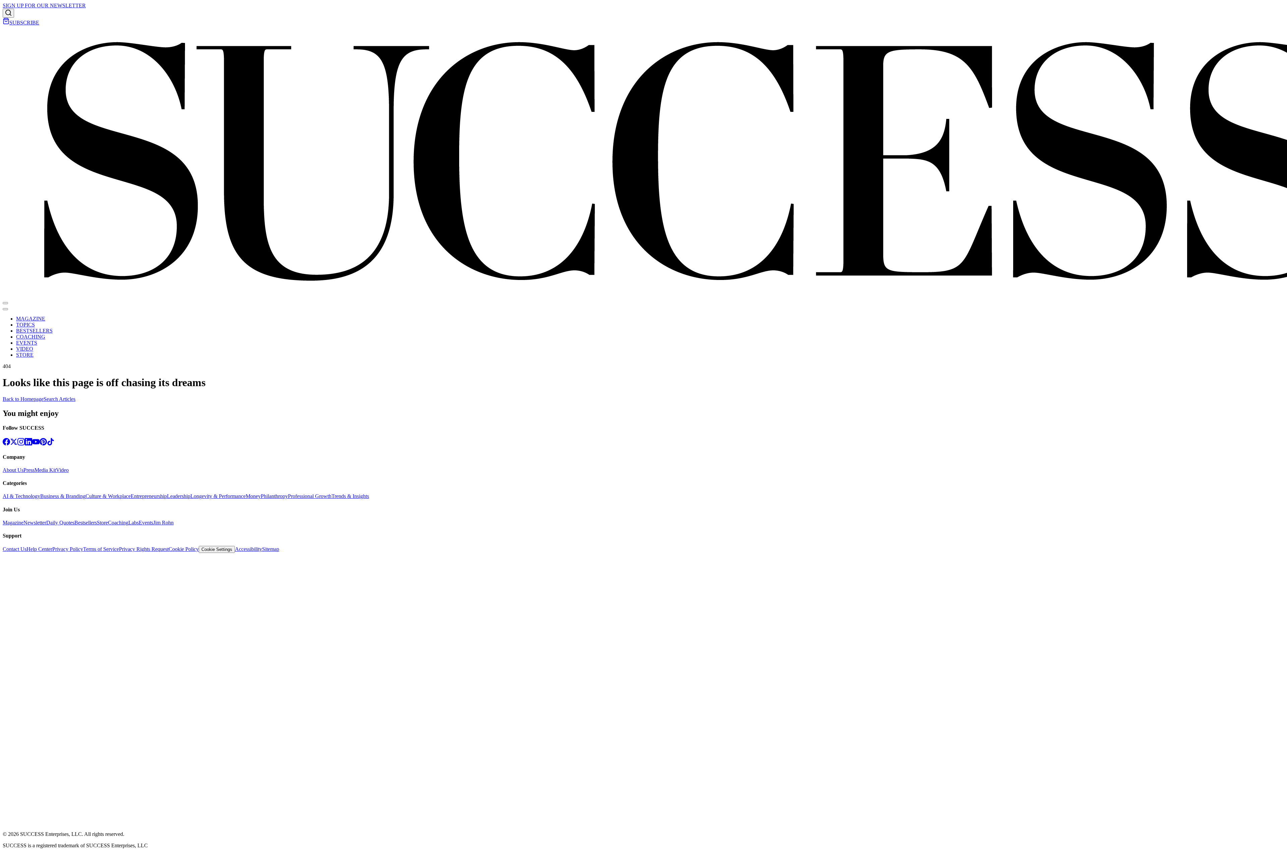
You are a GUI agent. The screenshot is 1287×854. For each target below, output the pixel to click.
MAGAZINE (30, 319)
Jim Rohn (163, 522)
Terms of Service (101, 549)
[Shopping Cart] (6, 22)
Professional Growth (309, 496)
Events (146, 522)
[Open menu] (5, 303)
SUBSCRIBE (24, 22)
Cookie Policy (184, 549)
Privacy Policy (67, 549)
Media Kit (45, 470)
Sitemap (270, 549)
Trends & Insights (350, 496)
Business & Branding (62, 496)
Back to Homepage (23, 399)
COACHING (30, 337)
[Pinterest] (43, 443)
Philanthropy (274, 496)
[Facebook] (6, 443)
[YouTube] (36, 443)
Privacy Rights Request (144, 549)
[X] (13, 443)
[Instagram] (21, 443)
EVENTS (26, 343)
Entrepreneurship (149, 496)
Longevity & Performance (218, 496)
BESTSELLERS (34, 331)
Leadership (178, 496)
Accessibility (248, 549)
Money (253, 496)
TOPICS (25, 325)
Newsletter (34, 522)
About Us (13, 470)
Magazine (13, 522)
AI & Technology (21, 496)
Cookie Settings (216, 549)
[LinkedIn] (28, 443)
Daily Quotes (60, 522)
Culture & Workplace (108, 496)
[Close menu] (5, 309)
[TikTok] (50, 443)
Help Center (39, 549)
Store (102, 522)
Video (62, 470)
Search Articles (59, 399)
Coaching (118, 522)
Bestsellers (85, 522)
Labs (133, 522)
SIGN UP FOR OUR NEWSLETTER (44, 5)
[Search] (8, 13)
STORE (25, 355)
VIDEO (24, 349)
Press (29, 470)
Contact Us (14, 549)
